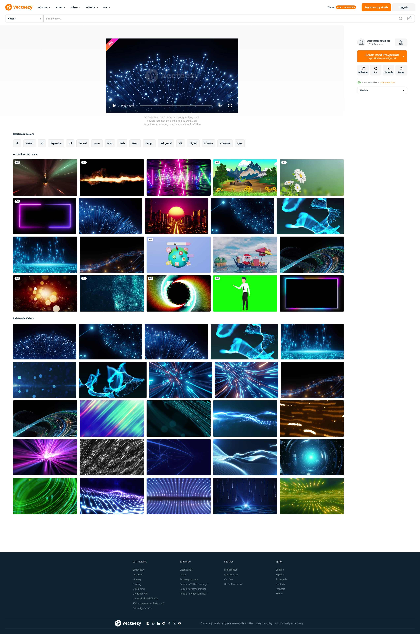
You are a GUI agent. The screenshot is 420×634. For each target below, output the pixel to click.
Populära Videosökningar (194, 593)
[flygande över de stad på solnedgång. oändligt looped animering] (176, 216)
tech (122, 143)
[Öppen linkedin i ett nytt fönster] (158, 623)
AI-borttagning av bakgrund (148, 603)
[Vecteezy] (18, 7)
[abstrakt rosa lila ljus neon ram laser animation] (44, 216)
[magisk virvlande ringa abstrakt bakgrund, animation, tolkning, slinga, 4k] (179, 293)
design (149, 143)
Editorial (90, 7)
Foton (59, 7)
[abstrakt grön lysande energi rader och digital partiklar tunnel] (312, 496)
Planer (331, 7)
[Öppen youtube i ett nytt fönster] (179, 623)
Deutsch (280, 584)
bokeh (29, 143)
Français (280, 588)
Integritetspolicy (264, 623)
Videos (74, 7)
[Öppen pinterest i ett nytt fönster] (163, 623)
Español (280, 574)
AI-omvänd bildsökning (146, 598)
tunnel (83, 143)
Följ (401, 44)
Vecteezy (137, 574)
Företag (137, 584)
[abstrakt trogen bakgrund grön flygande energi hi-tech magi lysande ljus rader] (112, 418)
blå (180, 143)
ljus (239, 143)
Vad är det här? (388, 82)
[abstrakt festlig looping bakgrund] (45, 293)
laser (97, 143)
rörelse (208, 143)
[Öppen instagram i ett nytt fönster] (153, 623)
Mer (105, 7)
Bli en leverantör (233, 584)
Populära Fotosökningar (193, 588)
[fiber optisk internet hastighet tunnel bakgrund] (180, 380)
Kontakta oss (231, 574)
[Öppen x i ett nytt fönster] (174, 623)
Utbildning (139, 588)
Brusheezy (138, 569)
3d (41, 143)
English (280, 569)
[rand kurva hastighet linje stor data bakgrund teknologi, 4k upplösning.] (312, 255)
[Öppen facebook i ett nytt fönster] (148, 623)
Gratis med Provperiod (382, 56)
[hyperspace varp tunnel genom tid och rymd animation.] (45, 177)
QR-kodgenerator (142, 608)
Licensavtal (186, 569)
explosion (56, 143)
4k (17, 143)
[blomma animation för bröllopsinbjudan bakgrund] (312, 177)
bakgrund (166, 143)
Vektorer (43, 7)
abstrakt (225, 143)
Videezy (137, 579)
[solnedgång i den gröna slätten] (245, 177)
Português (281, 579)
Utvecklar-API (140, 593)
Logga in (403, 7)
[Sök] (401, 18)
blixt (109, 143)
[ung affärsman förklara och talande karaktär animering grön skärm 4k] (245, 293)
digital (193, 143)
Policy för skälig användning (289, 623)
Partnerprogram (189, 579)
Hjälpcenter (230, 569)
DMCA (183, 574)
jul (70, 143)
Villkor (250, 623)
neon (135, 143)
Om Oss (228, 579)
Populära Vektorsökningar (194, 584)
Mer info (364, 90)
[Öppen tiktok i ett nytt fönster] (169, 623)
